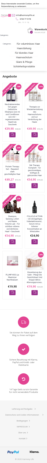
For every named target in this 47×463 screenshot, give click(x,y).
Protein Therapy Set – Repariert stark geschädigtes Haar (12, 170)
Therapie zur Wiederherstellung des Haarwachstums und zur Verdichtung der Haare (35, 114)
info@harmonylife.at (25, 15)
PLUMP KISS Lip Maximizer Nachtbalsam (12, 277)
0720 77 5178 (25, 19)
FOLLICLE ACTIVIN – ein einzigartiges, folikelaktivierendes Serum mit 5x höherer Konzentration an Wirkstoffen (35, 223)
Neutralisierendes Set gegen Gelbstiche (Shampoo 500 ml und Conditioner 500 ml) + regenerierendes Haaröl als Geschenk (12, 114)
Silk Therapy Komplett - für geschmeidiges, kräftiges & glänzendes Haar (34, 170)
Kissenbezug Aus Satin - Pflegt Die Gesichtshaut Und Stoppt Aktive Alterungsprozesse (35, 277)
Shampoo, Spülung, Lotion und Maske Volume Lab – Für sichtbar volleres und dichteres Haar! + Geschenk (12, 223)
